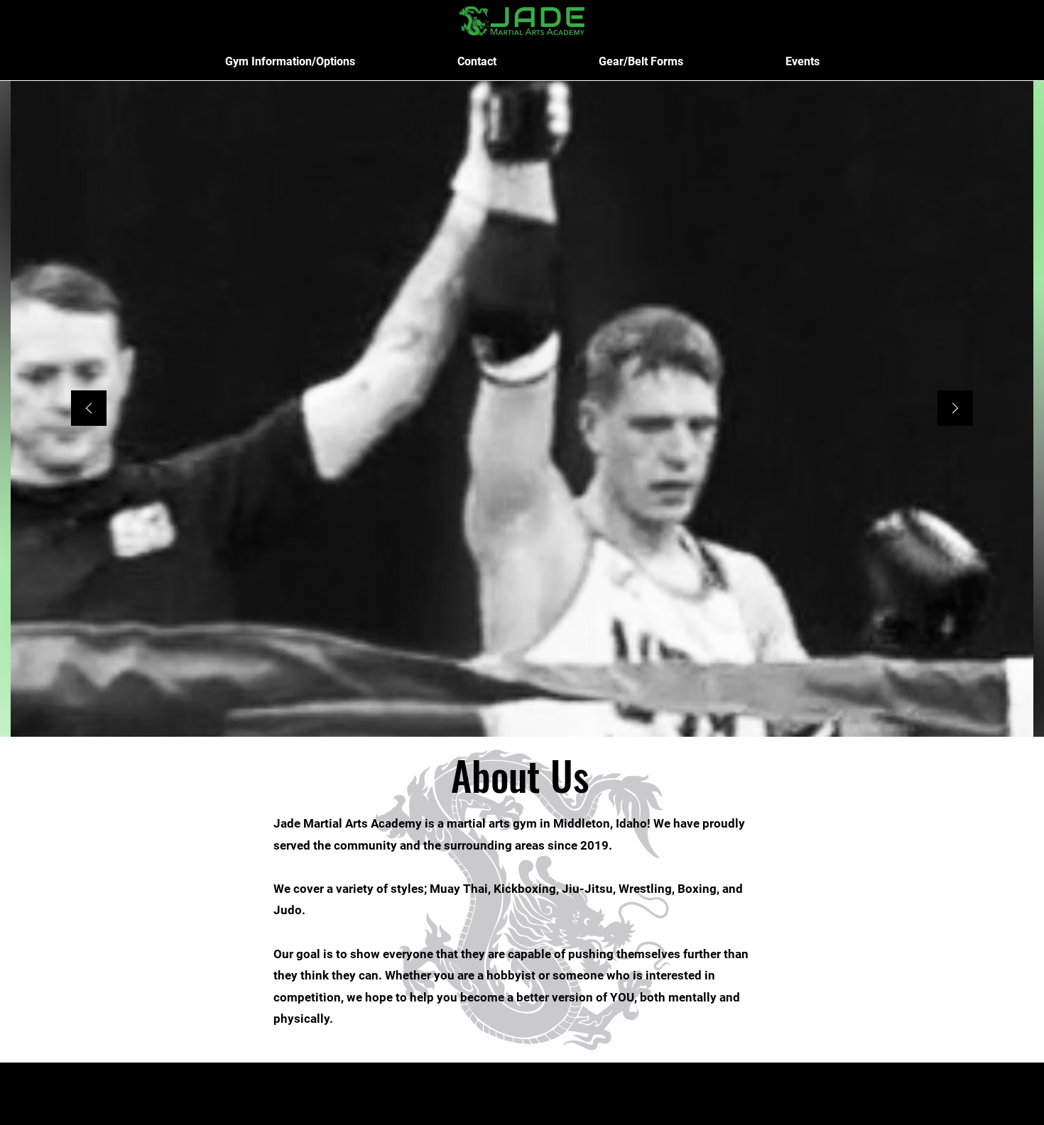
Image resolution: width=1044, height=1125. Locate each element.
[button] (290, 61)
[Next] (955, 409)
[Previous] (89, 409)
